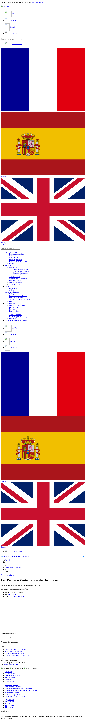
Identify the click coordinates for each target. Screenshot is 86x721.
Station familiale (14, 258)
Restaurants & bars (15, 307)
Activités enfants (14, 277)
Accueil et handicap (15, 315)
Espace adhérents (10, 674)
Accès (11, 313)
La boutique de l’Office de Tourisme (17, 655)
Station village (14, 256)
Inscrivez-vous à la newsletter (15, 653)
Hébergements (14, 294)
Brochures (12, 318)
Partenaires (8, 679)
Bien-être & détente (15, 280)
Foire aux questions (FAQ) (18, 317)
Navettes (12, 309)
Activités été (13, 267)
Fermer (3, 713)
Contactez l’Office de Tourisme (15, 649)
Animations (13, 290)
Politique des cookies (12, 692)
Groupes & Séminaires (12, 675)
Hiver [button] (3, 244)
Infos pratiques (10, 303)
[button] (43, 80)
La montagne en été (15, 260)
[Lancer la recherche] (21, 39)
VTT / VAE (17, 275)
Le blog (11, 263)
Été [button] (6, 244)
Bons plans (13, 301)
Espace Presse (9, 681)
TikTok (7, 703)
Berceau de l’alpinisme (16, 254)
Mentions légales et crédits (13, 694)
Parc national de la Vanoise (18, 262)
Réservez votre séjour (12, 292)
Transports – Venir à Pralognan (19, 299)
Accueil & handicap (11, 677)
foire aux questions (37, 2)
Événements (13, 288)
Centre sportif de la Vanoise (18, 279)
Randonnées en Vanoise (21, 271)
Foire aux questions (11, 685)
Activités (8, 265)
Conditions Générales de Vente (15, 696)
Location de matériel (16, 298)
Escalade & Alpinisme (20, 273)
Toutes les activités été (20, 269)
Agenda (7, 286)
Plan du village (14, 311)
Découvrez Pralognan (12, 252)
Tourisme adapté (14, 284)
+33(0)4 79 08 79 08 (11, 664)
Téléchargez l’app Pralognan (14, 651)
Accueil (7, 560)
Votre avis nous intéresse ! (13, 687)
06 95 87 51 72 (13, 594)
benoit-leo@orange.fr (17, 596)
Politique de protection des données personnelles (21, 690)
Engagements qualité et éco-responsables (18, 688)
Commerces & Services (17, 305)
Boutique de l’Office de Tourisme (16, 320)
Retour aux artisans (7, 575)
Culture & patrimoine (16, 282)
